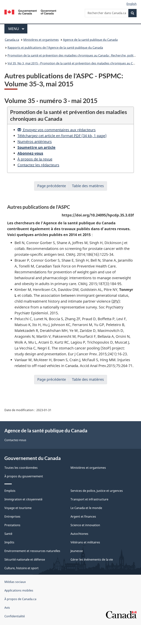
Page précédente (51, 185)
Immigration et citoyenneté (23, 499)
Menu (17, 28)
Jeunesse (76, 551)
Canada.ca (12, 40)
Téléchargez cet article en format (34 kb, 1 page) (61, 135)
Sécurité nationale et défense (24, 559)
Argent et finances (83, 516)
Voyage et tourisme (18, 508)
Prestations (12, 525)
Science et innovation (85, 525)
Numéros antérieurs (34, 141)
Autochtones (79, 534)
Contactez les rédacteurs (38, 164)
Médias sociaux (15, 582)
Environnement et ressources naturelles (32, 551)
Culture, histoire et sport (21, 568)
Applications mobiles (18, 590)
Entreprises (12, 516)
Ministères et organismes (41, 40)
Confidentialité (14, 616)
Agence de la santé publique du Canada (90, 40)
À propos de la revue (34, 159)
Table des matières (88, 185)
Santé (8, 534)
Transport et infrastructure (89, 499)
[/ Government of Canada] (30, 12)
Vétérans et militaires (85, 542)
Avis (7, 608)
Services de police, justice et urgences (96, 491)
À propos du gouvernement (23, 476)
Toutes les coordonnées (21, 468)
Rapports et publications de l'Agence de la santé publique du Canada (55, 48)
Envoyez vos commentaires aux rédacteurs (59, 129)
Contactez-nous (15, 440)
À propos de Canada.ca (20, 599)
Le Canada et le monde (86, 508)
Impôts (9, 542)
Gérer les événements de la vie (91, 559)
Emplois (9, 491)
